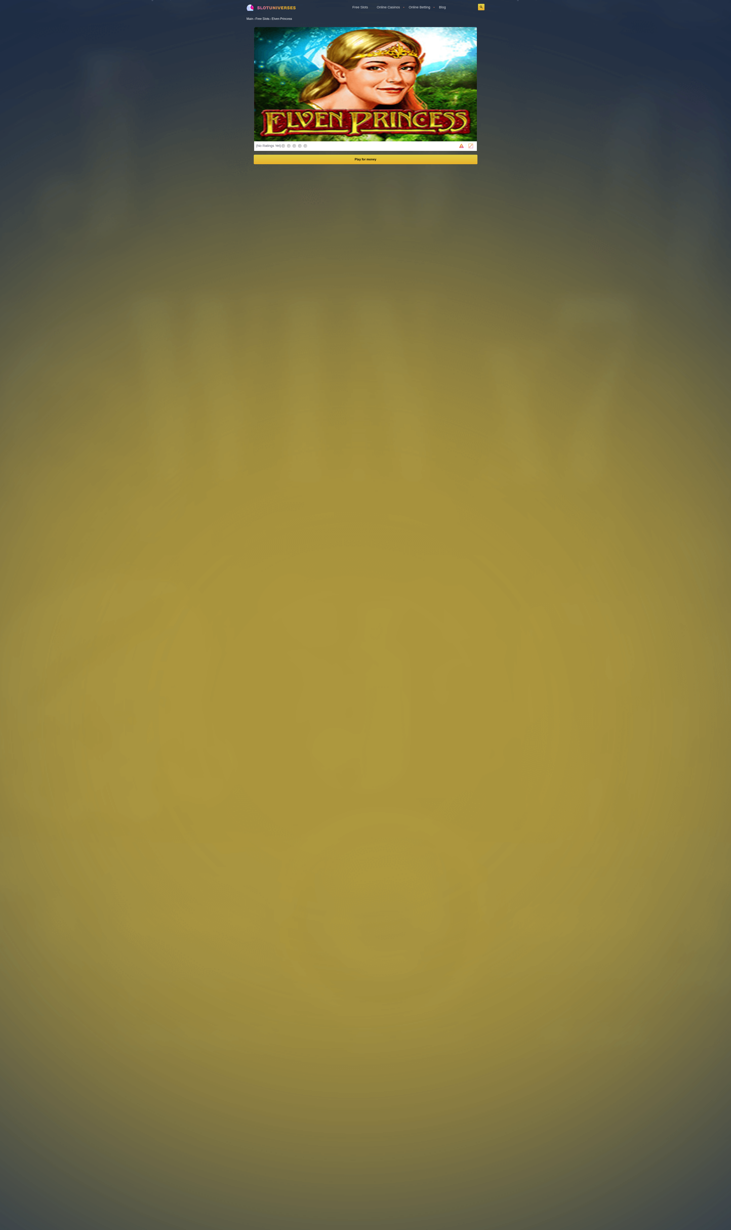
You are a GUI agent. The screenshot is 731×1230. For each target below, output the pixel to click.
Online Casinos (388, 7)
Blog (442, 7)
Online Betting (419, 7)
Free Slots (360, 7)
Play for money (365, 159)
